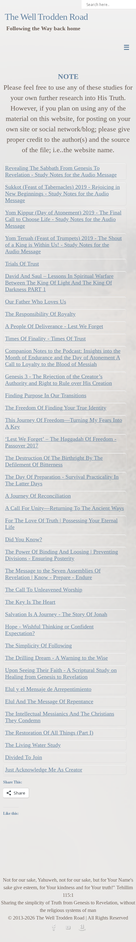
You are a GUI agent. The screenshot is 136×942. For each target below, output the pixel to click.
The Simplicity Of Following (38, 645)
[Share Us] (54, 927)
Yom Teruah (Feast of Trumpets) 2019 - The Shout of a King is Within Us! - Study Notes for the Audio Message (63, 245)
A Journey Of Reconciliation (38, 496)
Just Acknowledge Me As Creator (43, 769)
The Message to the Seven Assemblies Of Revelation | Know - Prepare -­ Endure (53, 573)
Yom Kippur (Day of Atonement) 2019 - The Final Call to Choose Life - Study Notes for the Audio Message (63, 219)
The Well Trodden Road (46, 17)
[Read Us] (82, 927)
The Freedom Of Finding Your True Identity (55, 408)
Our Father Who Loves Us (35, 301)
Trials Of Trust (22, 264)
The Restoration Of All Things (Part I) (49, 732)
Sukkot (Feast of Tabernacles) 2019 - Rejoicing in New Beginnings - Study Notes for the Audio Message (62, 193)
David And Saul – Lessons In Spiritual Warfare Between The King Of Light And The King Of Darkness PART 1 (59, 282)
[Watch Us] (68, 927)
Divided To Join (23, 757)
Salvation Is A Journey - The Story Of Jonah (56, 614)
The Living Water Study (33, 745)
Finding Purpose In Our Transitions (45, 395)
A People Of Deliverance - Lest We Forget (54, 326)
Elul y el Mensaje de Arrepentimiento (48, 689)
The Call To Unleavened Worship (43, 589)
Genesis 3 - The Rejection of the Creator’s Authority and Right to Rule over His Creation (58, 379)
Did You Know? (23, 539)
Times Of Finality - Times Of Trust (45, 338)
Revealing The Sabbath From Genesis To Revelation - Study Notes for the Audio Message (61, 171)
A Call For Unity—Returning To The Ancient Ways (64, 508)
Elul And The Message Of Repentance (49, 701)
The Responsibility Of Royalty (40, 314)
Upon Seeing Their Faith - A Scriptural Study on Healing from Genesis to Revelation (61, 673)
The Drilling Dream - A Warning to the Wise (56, 658)
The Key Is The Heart (30, 602)
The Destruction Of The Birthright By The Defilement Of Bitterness (54, 461)
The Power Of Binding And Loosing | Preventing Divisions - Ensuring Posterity (61, 555)
